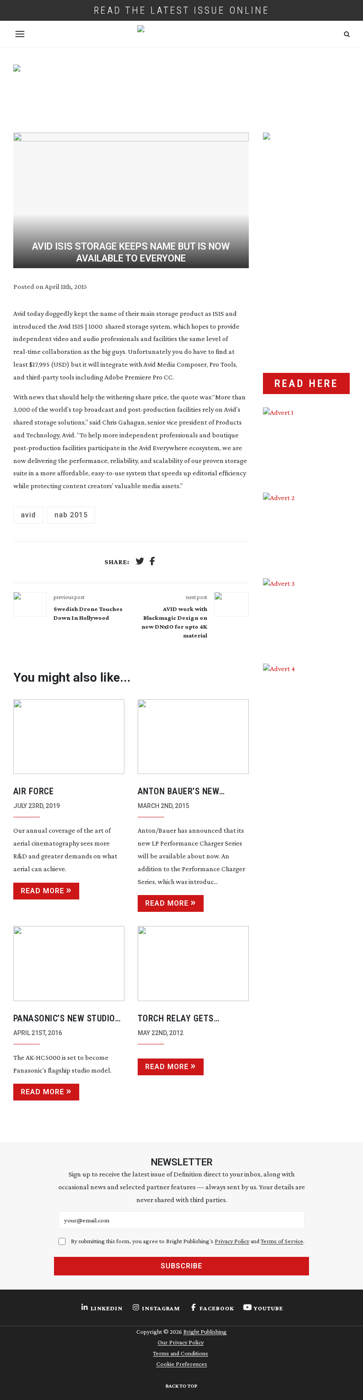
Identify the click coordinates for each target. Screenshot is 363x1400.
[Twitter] (140, 562)
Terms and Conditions (180, 1353)
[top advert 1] (181, 90)
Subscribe (181, 1266)
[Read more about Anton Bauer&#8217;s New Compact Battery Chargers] (193, 736)
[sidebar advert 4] (306, 750)
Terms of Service (282, 1240)
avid (28, 515)
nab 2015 (71, 515)
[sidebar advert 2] (306, 529)
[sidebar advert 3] (306, 614)
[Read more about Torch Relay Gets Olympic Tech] (193, 963)
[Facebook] (152, 562)
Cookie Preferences (181, 1363)
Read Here (306, 383)
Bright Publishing (205, 1331)
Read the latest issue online (182, 10)
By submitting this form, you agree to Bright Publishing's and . (188, 1240)
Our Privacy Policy (181, 1342)
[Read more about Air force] (68, 736)
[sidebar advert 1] (306, 443)
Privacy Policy (232, 1240)
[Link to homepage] (181, 34)
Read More (42, 891)
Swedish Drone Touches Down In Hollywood (88, 613)
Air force (33, 791)
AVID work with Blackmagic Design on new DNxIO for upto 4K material (174, 622)
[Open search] (346, 34)
